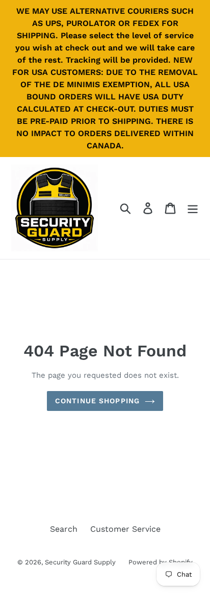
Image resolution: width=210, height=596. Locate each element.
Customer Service (125, 529)
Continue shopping (97, 401)
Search (63, 529)
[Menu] (192, 208)
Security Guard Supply (80, 562)
